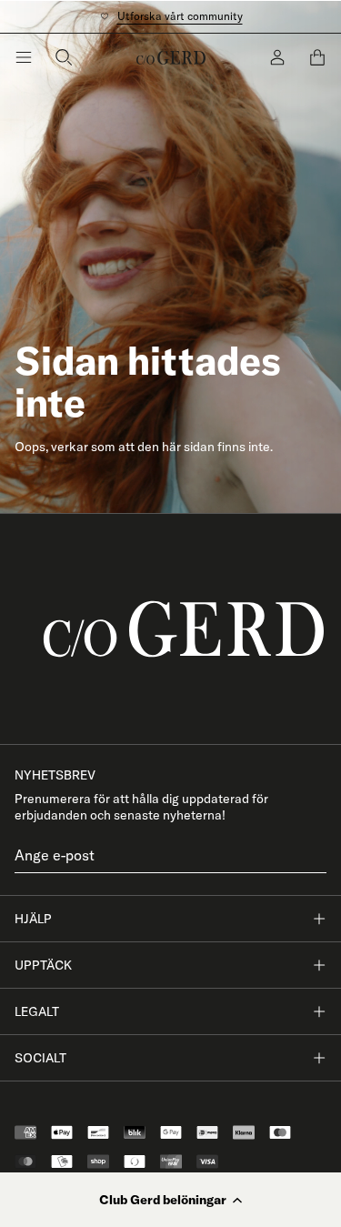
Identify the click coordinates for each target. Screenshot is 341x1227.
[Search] (64, 57)
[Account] (277, 57)
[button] (170, 1199)
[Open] (24, 57)
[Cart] (317, 57)
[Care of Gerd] (170, 629)
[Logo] (171, 57)
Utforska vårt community (180, 16)
